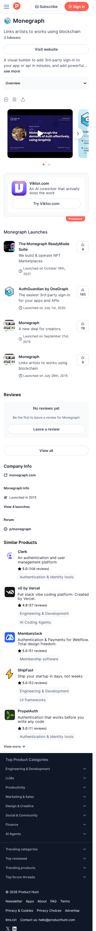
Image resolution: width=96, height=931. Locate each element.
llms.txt (11, 920)
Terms (65, 901)
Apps (30, 901)
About (42, 901)
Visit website (46, 49)
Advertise (72, 910)
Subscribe (49, 6)
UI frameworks (33, 699)
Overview (13, 83)
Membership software (39, 659)
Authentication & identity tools (46, 577)
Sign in (79, 6)
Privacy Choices (49, 910)
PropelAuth (28, 711)
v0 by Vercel (29, 588)
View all (46, 450)
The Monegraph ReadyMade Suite (44, 246)
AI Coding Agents (35, 622)
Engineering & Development (44, 613)
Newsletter (14, 901)
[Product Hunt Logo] (17, 6)
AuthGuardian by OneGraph (43, 288)
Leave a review (46, 429)
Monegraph (29, 322)
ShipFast (25, 670)
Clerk (22, 551)
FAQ (53, 901)
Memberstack (30, 633)
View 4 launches (17, 507)
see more (12, 71)
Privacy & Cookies (19, 910)
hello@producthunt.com (57, 920)
